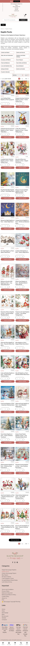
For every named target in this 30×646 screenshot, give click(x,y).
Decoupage (5, 612)
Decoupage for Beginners (16, 3)
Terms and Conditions (7, 589)
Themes (16, 8)
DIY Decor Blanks (6, 576)
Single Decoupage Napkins (9, 569)
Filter (3, 25)
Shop (3, 611)
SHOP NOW (16, 1)
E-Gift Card (16, 10)
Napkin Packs (5, 571)
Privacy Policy (5, 591)
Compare (4, 619)
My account (5, 616)
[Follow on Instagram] (14, 562)
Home (2, 28)
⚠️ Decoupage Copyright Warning (11, 601)
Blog (16, 5)
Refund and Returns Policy (9, 594)
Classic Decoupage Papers (9, 573)
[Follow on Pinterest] (17, 562)
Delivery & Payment (7, 593)
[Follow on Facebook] (12, 562)
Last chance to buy (7, 582)
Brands (16, 9)
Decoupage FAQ (16, 6)
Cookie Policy (5, 596)
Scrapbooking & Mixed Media (10, 580)
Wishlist (4, 618)
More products (15, 540)
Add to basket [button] (7, 106)
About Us (4, 598)
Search (23, 20)
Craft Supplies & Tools (8, 578)
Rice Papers (5, 575)
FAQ (3, 600)
